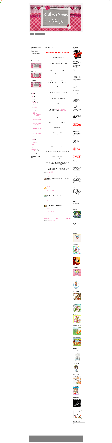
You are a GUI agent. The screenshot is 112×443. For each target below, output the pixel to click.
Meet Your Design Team (39, 33)
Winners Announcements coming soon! (37, 131)
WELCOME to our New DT (37, 134)
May (34, 136)
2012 (33, 99)
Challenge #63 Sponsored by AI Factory (37, 121)
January (34, 142)
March (34, 139)
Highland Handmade (50, 194)
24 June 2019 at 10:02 (50, 211)
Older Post (68, 218)
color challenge (33, 152)
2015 (33, 95)
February (34, 140)
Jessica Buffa (49, 176)
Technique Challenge (34, 150)
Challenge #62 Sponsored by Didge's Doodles (37, 126)
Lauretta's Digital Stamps (60, 109)
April (34, 137)
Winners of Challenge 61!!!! (36, 118)
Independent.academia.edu (51, 209)
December (35, 102)
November (35, 104)
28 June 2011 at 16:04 (50, 200)
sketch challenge (33, 153)
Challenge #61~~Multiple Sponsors (37, 129)
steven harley (49, 204)
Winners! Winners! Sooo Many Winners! (37, 124)
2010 (33, 144)
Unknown (48, 186)
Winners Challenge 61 (50, 172)
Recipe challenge (33, 149)
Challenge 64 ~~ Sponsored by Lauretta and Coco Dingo (37, 114)
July (34, 110)
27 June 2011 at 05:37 (50, 190)
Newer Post (46, 218)
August (34, 109)
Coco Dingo (63, 110)
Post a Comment (48, 213)
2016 (33, 93)
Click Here (49, 208)
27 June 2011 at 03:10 (50, 183)
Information (49, 207)
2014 (33, 96)
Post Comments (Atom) (52, 220)
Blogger (62, 440)
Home (32, 33)
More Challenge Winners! (37, 119)
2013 (33, 98)
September (35, 107)
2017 (33, 91)
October (34, 105)
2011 (33, 101)
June (34, 112)
